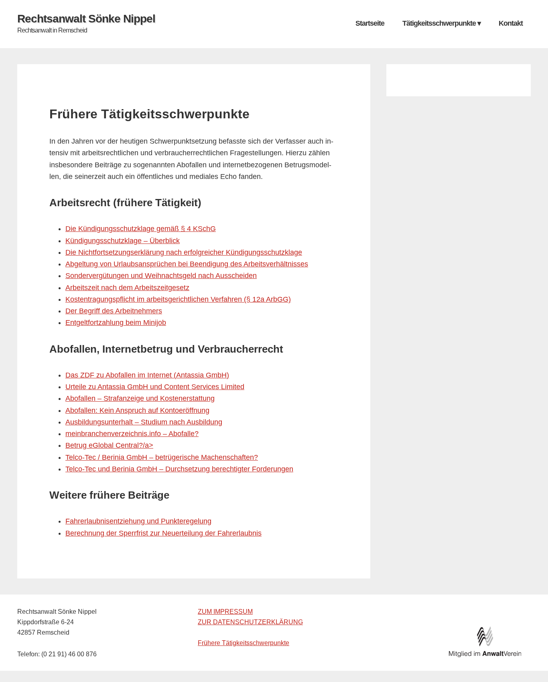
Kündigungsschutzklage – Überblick (122, 241)
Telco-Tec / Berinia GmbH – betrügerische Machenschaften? (161, 457)
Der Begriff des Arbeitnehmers (113, 311)
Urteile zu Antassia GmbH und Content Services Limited (154, 387)
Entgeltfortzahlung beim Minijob (115, 323)
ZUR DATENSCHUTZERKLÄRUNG (250, 622)
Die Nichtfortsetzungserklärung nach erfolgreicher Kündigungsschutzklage (183, 252)
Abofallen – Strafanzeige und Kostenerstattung (140, 398)
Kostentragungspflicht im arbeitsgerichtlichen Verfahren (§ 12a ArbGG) (178, 299)
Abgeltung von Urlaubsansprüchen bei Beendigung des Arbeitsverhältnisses (186, 264)
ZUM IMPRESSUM (225, 611)
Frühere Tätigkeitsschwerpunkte (243, 642)
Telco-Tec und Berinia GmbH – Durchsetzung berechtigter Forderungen (179, 469)
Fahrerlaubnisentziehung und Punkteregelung (138, 521)
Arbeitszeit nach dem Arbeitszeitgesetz (127, 288)
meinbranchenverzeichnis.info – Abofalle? (132, 434)
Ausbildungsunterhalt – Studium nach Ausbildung (143, 422)
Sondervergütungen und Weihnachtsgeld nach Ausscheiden (161, 276)
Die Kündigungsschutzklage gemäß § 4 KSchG (140, 229)
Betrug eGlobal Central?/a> (109, 445)
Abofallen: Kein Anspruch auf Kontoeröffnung (137, 410)
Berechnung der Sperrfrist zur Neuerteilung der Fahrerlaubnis (163, 533)
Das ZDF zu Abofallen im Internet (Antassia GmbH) (147, 375)
